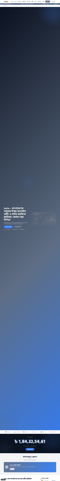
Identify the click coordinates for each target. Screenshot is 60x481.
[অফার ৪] (32, 471)
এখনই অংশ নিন (30, 449)
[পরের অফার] (52, 467)
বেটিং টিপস (39, 1)
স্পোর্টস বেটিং (24, 1)
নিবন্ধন (47, 1)
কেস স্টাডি (28, 1)
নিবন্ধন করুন (27, 479)
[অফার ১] (27, 471)
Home (16, 1)
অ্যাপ (35, 1)
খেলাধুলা (19, 1)
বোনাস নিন (12, 469)
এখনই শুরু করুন (8, 226)
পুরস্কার (32, 1)
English (12, 1)
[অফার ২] (29, 471)
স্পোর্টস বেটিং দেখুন (18, 226)
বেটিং (43, 1)
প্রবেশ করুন (53, 1)
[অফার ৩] (31, 471)
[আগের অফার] (8, 467)
